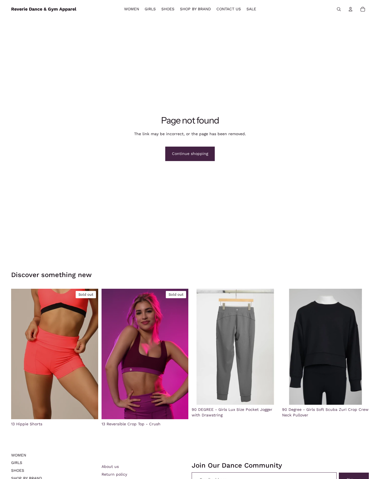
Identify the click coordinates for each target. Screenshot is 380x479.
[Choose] (270, 396)
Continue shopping (190, 153)
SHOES (17, 470)
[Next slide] (90, 354)
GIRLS (16, 462)
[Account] (350, 9)
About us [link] (110, 466)
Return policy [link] (114, 474)
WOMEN (18, 455)
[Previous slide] (19, 354)
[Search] (339, 9)
